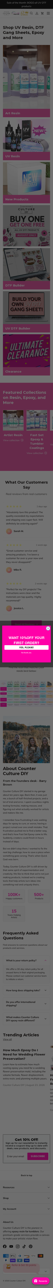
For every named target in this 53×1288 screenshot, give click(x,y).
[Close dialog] (48, 628)
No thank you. (26, 652)
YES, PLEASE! (26, 647)
